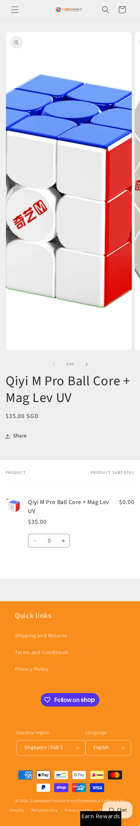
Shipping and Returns (41, 636)
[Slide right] (86, 364)
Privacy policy (78, 810)
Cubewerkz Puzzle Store (53, 801)
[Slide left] (54, 364)
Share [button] (20, 436)
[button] (15, 9)
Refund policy (44, 810)
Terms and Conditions (41, 652)
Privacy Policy (32, 669)
